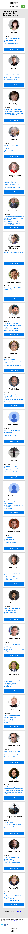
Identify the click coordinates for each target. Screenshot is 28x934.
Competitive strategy (10, 182)
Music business (8, 150)
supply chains (10, 612)
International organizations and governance (12, 896)
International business (10, 435)
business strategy (11, 323)
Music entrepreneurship (11, 152)
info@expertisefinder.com (15, 920)
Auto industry (8, 401)
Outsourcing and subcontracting (13, 79)
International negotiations (11, 576)
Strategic (10, 434)
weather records (10, 717)
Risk (9, 503)
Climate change (8, 719)
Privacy (3, 921)
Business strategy (9, 75)
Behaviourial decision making (12, 42)
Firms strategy (10, 610)
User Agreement (9, 921)
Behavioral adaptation (10, 364)
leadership (9, 681)
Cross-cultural (12, 38)
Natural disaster (12, 824)
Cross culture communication (12, 862)
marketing (9, 539)
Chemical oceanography (11, 827)
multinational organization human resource (13, 114)
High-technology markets (11, 221)
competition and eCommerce (10, 397)
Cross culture (11, 857)
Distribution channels (14, 216)
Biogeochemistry (9, 826)
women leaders (10, 574)
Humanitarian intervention (11, 900)
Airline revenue (12, 751)
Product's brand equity (10, 542)
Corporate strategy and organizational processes (11, 327)
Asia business (8, 686)
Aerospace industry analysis (12, 754)
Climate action (8, 469)
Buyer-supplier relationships (12, 77)
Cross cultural (12, 608)
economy (8, 432)
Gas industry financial (14, 680)
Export (10, 395)
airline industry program (13, 753)
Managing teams (10, 861)
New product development (11, 541)
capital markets (10, 501)
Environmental (12, 430)
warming (8, 646)
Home (23, 920)
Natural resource (12, 468)
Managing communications (13, 788)
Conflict (10, 359)
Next (17, 912)
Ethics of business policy (11, 330)
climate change (10, 466)
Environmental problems (11, 471)
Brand (9, 537)
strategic (12, 74)
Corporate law (8, 508)
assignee (12, 109)
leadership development (13, 111)
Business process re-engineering (13, 790)
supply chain (13, 252)
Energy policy (8, 648)
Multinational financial (10, 684)
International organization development (11, 579)
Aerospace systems (9, 756)
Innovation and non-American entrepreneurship (12, 224)
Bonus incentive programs (11, 43)
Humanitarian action (9, 898)
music (11, 145)
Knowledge (11, 787)
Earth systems (12, 715)
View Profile (14, 49)
